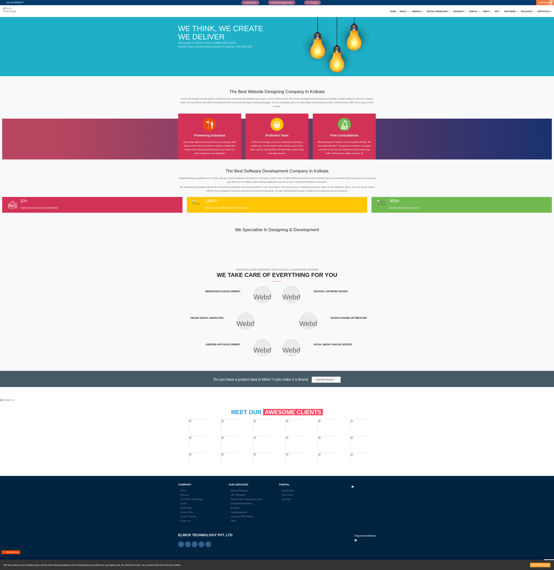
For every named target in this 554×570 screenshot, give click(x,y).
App (497, 11)
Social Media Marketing (241, 503)
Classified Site (287, 490)
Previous (182, 443)
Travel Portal (287, 495)
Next (372, 443)
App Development (239, 512)
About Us (184, 495)
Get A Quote (250, 2)
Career (183, 503)
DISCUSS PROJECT (325, 380)
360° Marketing (238, 495)
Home (393, 11)
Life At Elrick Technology (191, 499)
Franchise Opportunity (282, 2)
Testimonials (186, 508)
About (403, 11)
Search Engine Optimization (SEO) (246, 499)
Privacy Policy (186, 512)
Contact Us (185, 521)
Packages (527, 11)
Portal (473, 11)
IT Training (312, 2)
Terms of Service (188, 516)
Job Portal (286, 499)
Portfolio (544, 11)
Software (510, 11)
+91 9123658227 (15, 2)
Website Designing (239, 490)
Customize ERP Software (242, 516)
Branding (235, 508)
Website (417, 11)
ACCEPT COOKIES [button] (540, 565)
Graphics (458, 11)
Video (486, 11)
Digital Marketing (437, 11)
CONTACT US (545, 2)
